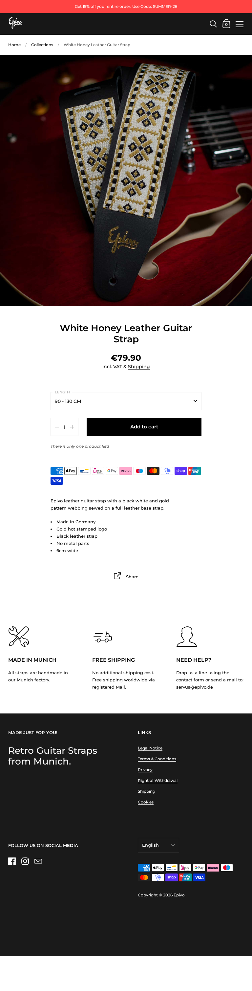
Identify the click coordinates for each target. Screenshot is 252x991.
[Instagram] (25, 861)
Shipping (139, 366)
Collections (42, 44)
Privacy (145, 769)
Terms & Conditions (157, 758)
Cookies (146, 802)
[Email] (38, 861)
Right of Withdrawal (158, 780)
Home (14, 44)
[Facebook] (11, 861)
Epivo (179, 894)
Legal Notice (150, 748)
